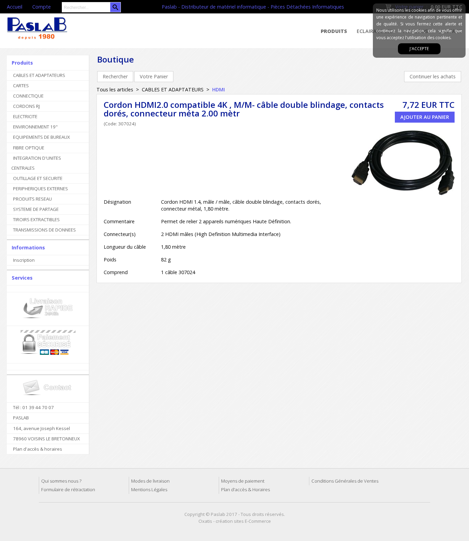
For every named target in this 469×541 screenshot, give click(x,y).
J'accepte (419, 49)
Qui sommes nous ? (61, 481)
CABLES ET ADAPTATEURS (39, 75)
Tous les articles (114, 89)
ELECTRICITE (25, 116)
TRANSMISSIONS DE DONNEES (44, 230)
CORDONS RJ (26, 106)
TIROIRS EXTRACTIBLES (36, 219)
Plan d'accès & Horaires (245, 489)
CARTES (21, 85)
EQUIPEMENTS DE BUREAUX (41, 137)
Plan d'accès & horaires (37, 449)
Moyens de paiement (242, 481)
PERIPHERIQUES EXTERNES (40, 188)
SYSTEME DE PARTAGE (36, 209)
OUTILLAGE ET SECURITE (37, 178)
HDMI (218, 89)
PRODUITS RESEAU (32, 199)
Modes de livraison (150, 481)
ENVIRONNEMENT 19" (35, 127)
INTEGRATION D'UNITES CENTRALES (36, 163)
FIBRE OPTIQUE (28, 148)
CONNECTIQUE (28, 96)
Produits (334, 31)
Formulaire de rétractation (68, 489)
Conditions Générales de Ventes (344, 481)
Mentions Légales (149, 489)
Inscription (24, 260)
